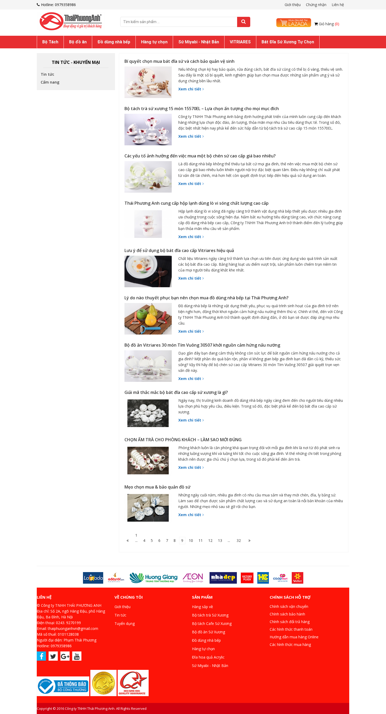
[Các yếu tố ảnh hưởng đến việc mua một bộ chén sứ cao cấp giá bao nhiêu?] (149, 178)
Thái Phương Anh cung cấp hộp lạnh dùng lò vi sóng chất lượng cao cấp (196, 203)
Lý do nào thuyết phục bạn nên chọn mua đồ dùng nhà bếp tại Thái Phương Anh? (206, 297)
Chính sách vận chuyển (289, 606)
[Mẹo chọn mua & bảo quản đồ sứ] (149, 509)
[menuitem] (50, 42)
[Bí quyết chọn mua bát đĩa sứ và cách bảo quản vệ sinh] (149, 83)
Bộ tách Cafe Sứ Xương (212, 623)
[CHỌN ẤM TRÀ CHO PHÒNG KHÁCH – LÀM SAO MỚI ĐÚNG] (149, 462)
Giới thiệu (293, 4)
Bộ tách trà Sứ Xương (210, 615)
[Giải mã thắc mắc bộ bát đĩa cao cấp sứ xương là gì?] (149, 415)
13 (220, 540)
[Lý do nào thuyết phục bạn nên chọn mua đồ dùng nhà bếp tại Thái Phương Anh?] (149, 320)
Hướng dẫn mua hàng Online (294, 636)
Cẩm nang (50, 82)
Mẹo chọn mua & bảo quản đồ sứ (157, 487)
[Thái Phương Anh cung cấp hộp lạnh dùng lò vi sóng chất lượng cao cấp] (149, 225)
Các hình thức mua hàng (290, 644)
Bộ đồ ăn (78, 41)
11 (201, 540)
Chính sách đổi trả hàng (290, 621)
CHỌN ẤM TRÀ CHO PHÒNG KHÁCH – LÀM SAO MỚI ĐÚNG (183, 439)
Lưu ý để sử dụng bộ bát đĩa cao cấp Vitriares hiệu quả (179, 250)
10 (191, 540)
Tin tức (47, 74)
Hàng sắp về (202, 606)
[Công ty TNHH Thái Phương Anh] (73, 21)
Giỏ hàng (329, 23)
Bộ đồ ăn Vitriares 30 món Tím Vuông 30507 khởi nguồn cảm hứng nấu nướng (202, 345)
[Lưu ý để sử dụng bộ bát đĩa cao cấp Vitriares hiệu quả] (149, 273)
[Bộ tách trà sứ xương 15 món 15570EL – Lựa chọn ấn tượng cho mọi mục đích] (149, 131)
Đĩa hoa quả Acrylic (208, 657)
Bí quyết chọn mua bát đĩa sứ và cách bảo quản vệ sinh (179, 61)
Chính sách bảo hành (287, 614)
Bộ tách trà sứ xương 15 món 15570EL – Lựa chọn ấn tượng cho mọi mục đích (201, 108)
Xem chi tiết (189, 88)
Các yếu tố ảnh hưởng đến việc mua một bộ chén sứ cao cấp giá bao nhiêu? (200, 155)
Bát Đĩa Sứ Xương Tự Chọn (288, 41)
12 (210, 540)
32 (239, 540)
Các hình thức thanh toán (291, 629)
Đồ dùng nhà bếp (113, 41)
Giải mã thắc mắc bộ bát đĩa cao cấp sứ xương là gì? (176, 392)
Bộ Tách (50, 41)
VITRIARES (240, 41)
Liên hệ (338, 4)
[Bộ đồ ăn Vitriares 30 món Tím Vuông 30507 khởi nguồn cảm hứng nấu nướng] (149, 367)
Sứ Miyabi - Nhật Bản (198, 41)
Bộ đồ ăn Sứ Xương (208, 631)
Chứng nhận (316, 4)
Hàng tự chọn (154, 41)
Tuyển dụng (124, 623)
